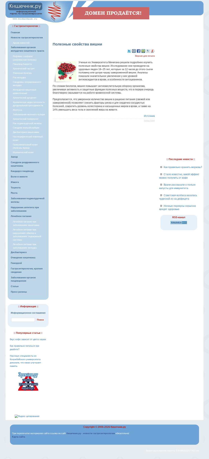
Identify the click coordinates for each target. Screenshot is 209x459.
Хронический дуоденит (25, 97)
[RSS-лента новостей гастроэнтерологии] (179, 224)
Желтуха (17, 110)
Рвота (14, 193)
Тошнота (15, 187)
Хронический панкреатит (26, 119)
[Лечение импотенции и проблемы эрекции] (28, 391)
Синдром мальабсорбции (26, 127)
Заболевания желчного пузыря (29, 114)
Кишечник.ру (118, 427)
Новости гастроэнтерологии (27, 37)
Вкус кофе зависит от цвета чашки (28, 339)
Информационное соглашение (28, 313)
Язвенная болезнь (22, 73)
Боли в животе (19, 176)
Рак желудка (19, 77)
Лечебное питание (21, 216)
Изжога (15, 182)
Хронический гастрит (24, 68)
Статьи (15, 286)
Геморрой (16, 263)
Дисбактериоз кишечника (26, 132)
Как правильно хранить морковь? (183, 167)
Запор (14, 157)
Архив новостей (21, 43)
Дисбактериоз (19, 252)
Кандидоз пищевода (22, 171)
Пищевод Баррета (22, 64)
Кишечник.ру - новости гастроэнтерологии (91, 433)
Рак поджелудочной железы (27, 123)
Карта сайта (18, 437)
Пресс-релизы (19, 292)
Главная (15, 32)
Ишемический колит (23, 152)
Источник (149, 116)
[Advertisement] (103, 30)
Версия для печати (145, 56)
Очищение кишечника (23, 257)
